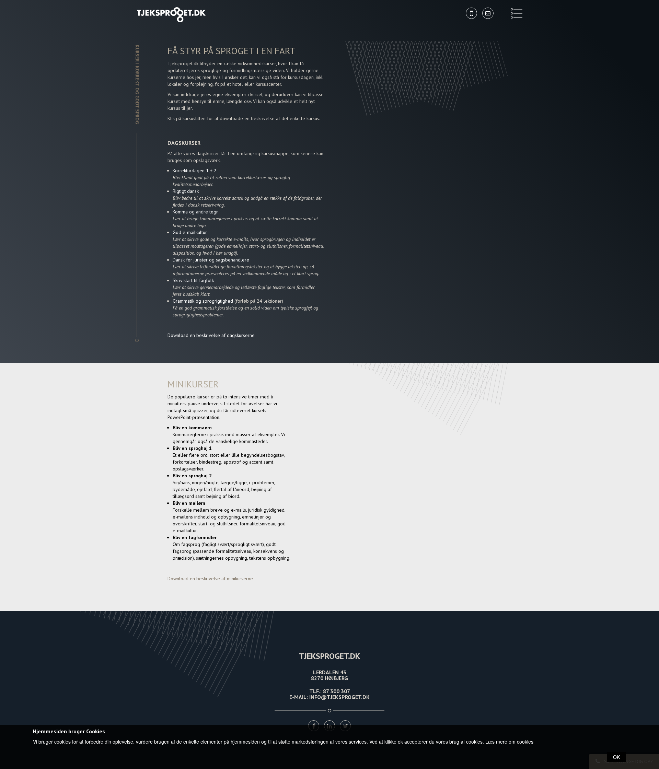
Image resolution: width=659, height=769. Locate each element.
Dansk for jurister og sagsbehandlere (211, 260)
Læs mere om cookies (509, 741)
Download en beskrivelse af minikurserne (210, 578)
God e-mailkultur (190, 232)
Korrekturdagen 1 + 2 (195, 170)
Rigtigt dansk (186, 191)
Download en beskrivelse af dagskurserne (211, 335)
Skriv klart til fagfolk (193, 280)
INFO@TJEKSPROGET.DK (339, 697)
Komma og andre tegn (196, 212)
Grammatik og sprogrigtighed (203, 301)
